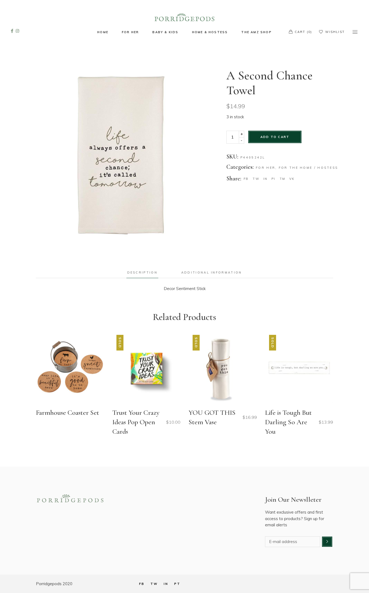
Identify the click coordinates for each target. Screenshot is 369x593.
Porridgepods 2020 (54, 583)
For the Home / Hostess (308, 168)
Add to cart (274, 137)
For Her (265, 168)
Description (142, 272)
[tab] (142, 272)
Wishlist (335, 32)
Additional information (211, 272)
